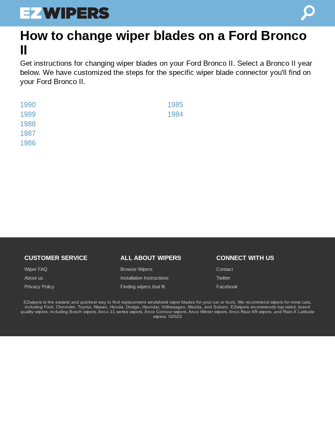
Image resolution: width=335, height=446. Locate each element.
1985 (175, 104)
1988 (28, 124)
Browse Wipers (136, 269)
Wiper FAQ (36, 269)
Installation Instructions (144, 277)
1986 (28, 143)
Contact (224, 269)
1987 (28, 133)
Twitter (223, 277)
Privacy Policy (39, 286)
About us (33, 277)
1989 (28, 114)
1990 (28, 104)
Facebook (227, 286)
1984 (175, 114)
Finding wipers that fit (142, 286)
